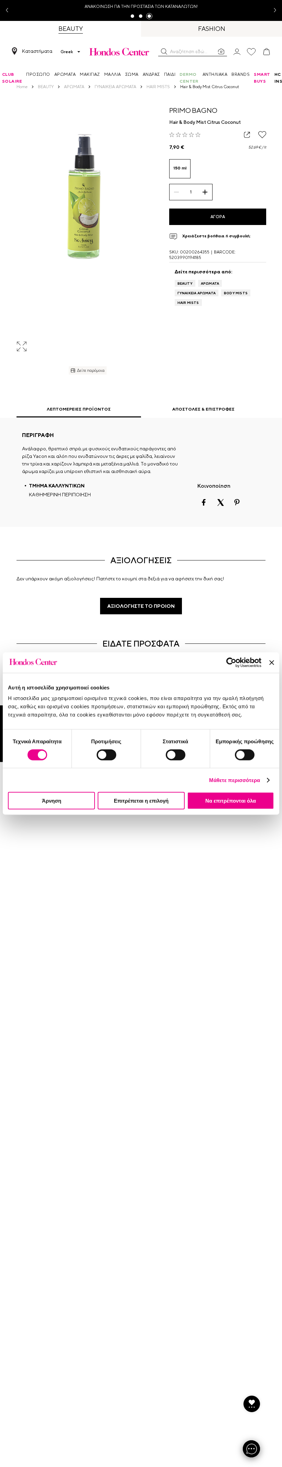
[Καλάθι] (266, 52)
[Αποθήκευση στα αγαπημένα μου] (262, 135)
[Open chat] (251, 1448)
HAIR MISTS (188, 302)
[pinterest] (237, 502)
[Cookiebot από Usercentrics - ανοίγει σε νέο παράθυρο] (231, 662)
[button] (164, 51)
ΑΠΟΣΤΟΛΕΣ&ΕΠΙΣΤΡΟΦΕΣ (203, 409)
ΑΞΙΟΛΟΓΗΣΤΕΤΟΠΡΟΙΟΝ (141, 606)
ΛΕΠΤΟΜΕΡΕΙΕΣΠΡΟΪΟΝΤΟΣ (79, 409)
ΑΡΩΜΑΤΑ (210, 283)
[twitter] (220, 502)
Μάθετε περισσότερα (234, 780)
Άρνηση (51, 801)
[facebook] (204, 502)
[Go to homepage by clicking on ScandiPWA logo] (119, 51)
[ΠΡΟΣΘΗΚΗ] (205, 192)
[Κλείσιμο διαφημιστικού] (271, 662)
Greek (67, 51)
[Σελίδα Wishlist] (251, 52)
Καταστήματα (37, 51)
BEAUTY (185, 283)
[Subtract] (177, 192)
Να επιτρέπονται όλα (230, 801)
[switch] (106, 754)
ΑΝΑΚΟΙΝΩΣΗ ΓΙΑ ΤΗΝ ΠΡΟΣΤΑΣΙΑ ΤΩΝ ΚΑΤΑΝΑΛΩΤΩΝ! (141, 6)
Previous (9, 10)
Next (272, 10)
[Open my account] (237, 51)
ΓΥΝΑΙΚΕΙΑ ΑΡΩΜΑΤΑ (196, 293)
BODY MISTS (236, 293)
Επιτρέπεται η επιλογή (141, 801)
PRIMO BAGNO (193, 110)
